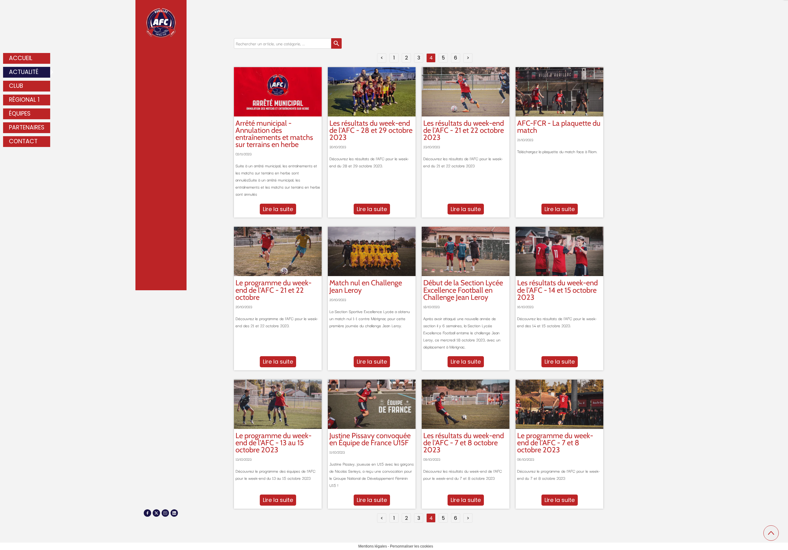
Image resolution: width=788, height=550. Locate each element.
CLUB (16, 86)
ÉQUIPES (19, 113)
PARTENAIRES (26, 127)
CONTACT (23, 141)
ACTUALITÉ (23, 72)
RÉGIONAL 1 (24, 100)
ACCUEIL (20, 58)
